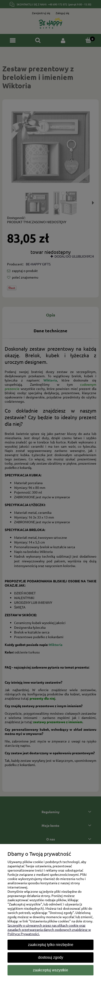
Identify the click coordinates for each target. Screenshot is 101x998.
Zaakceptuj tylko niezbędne (50, 945)
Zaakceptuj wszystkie (50, 970)
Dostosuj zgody (50, 957)
